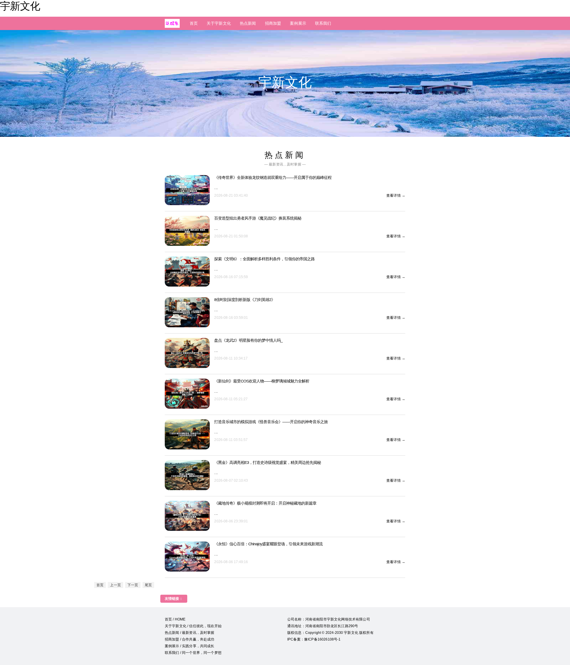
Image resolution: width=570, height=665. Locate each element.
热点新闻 (248, 23)
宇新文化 (20, 6)
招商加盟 (273, 23)
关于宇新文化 (219, 23)
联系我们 (323, 23)
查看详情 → (395, 195)
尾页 (148, 585)
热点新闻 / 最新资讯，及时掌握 (189, 633)
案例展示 (298, 23)
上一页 (115, 585)
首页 (194, 23)
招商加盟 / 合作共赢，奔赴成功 (189, 639)
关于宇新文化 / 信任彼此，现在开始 (193, 626)
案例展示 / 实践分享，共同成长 (189, 646)
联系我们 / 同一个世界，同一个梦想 (193, 653)
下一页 (132, 585)
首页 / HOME (175, 619)
